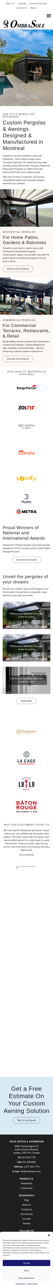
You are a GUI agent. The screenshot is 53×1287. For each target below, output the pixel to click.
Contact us (21, 8)
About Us (26, 1205)
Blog (26, 1200)
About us (10, 4)
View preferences (26, 1278)
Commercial (26, 1188)
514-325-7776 (28, 1157)
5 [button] (32, 861)
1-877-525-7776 (31, 1167)
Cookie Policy (21, 1284)
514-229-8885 (29, 1162)
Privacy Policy (32, 1284)
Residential (26, 1183)
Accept (26, 1263)
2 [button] (23, 861)
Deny (26, 1270)
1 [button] (21, 861)
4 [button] (29, 861)
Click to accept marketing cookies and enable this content (26, 615)
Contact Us (26, 1209)
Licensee (22, 4)
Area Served (27, 1214)
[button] (49, 1235)
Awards (26, 1223)
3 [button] (26, 861)
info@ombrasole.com (30, 1171)
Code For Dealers (38, 4)
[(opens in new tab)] (26, 388)
